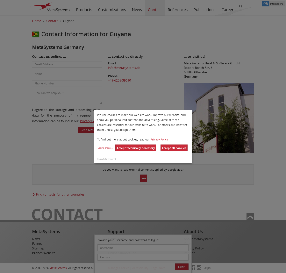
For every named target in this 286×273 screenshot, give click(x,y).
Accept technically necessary (136, 148)
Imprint (113, 159)
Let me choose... (105, 148)
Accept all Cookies (174, 148)
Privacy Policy (159, 139)
